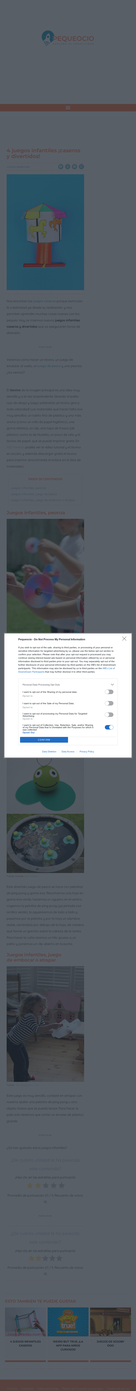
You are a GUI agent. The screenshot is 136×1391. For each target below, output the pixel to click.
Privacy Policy (87, 751)
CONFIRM (44, 740)
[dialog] (68, 695)
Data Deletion (49, 751)
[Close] (125, 640)
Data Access (68, 751)
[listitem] (68, 684)
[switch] (109, 692)
